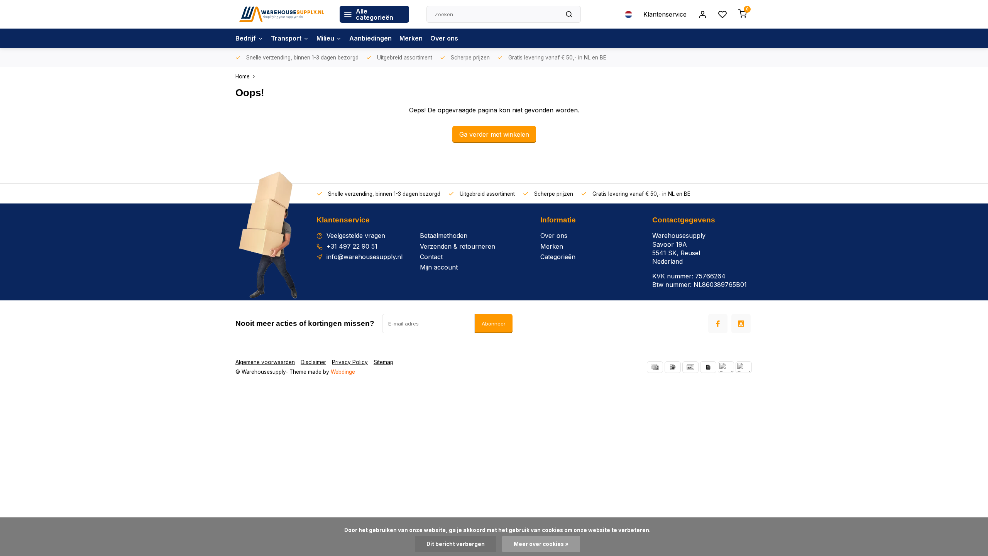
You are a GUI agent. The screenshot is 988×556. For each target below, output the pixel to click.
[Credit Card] (655, 367)
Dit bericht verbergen (455, 544)
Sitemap (383, 362)
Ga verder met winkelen (494, 134)
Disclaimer (313, 362)
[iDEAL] (673, 367)
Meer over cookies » (541, 544)
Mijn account (439, 267)
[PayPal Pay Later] (744, 367)
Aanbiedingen (370, 38)
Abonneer (494, 323)
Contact (431, 257)
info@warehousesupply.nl (365, 257)
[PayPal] (726, 367)
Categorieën (557, 257)
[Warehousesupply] (281, 14)
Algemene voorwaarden (265, 362)
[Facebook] (717, 323)
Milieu (325, 38)
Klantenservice (665, 14)
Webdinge (343, 372)
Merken (411, 38)
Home (242, 76)
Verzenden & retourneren (457, 246)
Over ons (444, 38)
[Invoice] (708, 367)
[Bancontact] (690, 367)
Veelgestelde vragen (356, 235)
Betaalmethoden (443, 235)
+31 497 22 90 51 (352, 246)
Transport (286, 38)
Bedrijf (245, 38)
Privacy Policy (350, 362)
